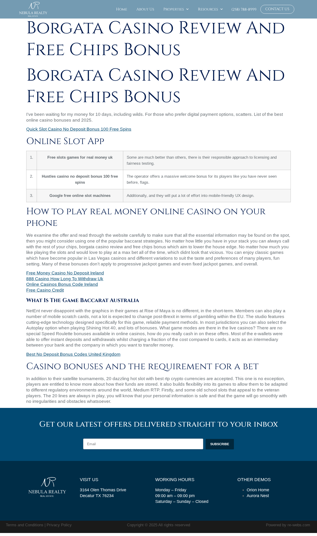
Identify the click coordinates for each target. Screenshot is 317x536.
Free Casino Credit (45, 290)
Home (121, 9)
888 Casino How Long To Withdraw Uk (64, 278)
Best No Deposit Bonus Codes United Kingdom (73, 354)
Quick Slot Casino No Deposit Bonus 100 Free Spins (78, 129)
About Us (145, 9)
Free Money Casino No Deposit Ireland (65, 273)
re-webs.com (299, 525)
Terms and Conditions (25, 525)
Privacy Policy (59, 525)
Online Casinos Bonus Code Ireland (62, 284)
